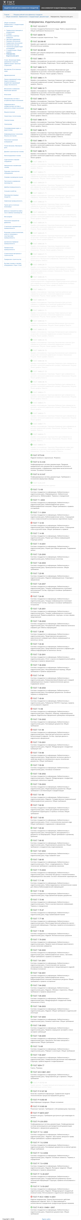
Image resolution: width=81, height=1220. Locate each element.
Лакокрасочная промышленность (9, 248)
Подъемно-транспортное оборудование (12, 172)
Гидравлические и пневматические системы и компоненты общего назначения (14, 106)
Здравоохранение (9, 75)
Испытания (7, 94)
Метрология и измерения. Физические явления (12, 89)
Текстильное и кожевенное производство (12, 182)
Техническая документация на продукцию (14, 47)
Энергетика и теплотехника (12, 116)
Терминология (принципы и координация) (14, 31)
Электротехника (9, 120)
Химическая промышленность (13, 201)
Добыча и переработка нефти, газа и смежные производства (13, 211)
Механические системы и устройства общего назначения (13, 99)
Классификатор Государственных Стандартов (58, 8)
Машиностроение (9, 112)
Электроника (8, 124)
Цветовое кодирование (13, 39)
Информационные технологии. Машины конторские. (13, 135)
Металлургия (8, 216)
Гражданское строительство (12, 259)
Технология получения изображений (11, 140)
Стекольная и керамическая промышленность (12, 227)
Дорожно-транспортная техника (14, 151)
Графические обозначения (14, 43)
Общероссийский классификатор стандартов (21, 8)
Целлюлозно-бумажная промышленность (11, 242)
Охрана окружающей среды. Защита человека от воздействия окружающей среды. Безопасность (12, 81)
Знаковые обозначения (13, 41)
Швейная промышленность (12, 187)
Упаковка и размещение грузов (13, 177)
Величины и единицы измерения (12, 36)
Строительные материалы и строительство (12, 254)
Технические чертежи (12, 45)
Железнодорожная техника (12, 155)
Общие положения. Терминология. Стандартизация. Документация (27, 17)
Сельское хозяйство (10, 191)
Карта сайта (46, 1219)
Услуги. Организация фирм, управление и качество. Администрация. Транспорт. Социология (12, 62)
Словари (9, 34)
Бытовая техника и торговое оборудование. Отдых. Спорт (13, 264)
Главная (6, 15)
